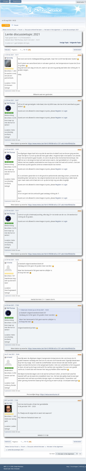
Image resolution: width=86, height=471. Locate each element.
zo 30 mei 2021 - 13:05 (12, 149)
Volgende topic (75, 43)
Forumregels (74, 466)
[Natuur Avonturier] (8, 380)
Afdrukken (77, 50)
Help (67, 466)
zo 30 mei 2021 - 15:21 (12, 211)
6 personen (8, 391)
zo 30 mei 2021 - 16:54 (12, 260)
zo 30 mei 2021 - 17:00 (12, 305)
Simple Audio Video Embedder (12, 468)
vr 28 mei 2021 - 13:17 (11, 55)
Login (65, 111)
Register (58, 111)
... (22, 50)
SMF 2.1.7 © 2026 (8, 466)
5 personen (8, 432)
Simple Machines (18, 466)
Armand (9, 357)
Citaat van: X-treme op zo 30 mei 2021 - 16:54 (35, 310)
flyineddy (9, 58)
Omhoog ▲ (82, 466)
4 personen (8, 140)
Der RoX (9, 403)
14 (24, 50)
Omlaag (7, 50)
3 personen (8, 91)
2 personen (8, 296)
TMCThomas (10, 103)
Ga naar (52, 454)
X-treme (9, 263)
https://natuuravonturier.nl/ (49, 394)
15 (26, 50)
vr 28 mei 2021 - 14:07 (11, 100)
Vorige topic (64, 43)
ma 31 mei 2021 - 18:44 (12, 354)
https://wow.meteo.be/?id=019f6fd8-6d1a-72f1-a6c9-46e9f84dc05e (51, 144)
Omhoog (8, 442)
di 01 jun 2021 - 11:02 (11, 400)
